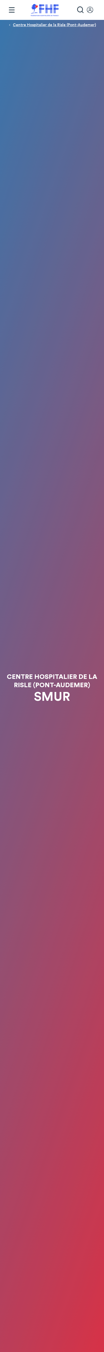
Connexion (92, 10)
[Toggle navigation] (12, 10)
